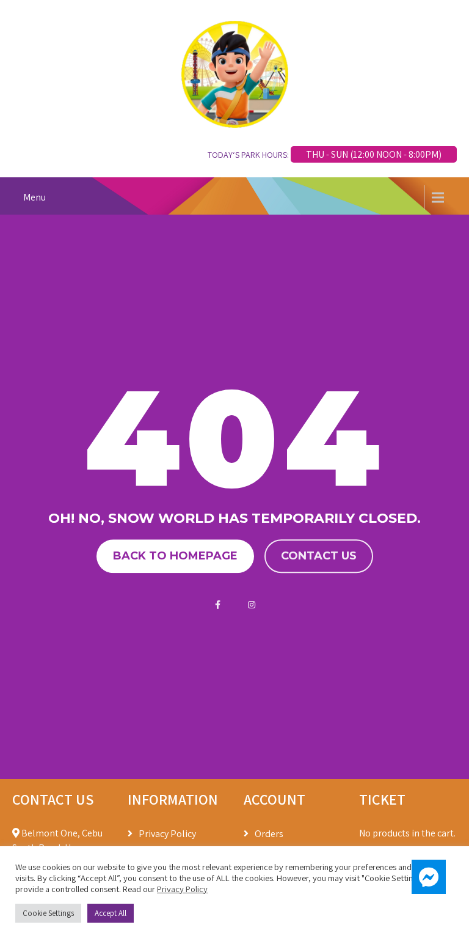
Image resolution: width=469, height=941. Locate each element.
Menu (34, 197)
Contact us (319, 556)
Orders (269, 833)
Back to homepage (175, 556)
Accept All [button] (110, 913)
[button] (429, 877)
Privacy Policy (167, 833)
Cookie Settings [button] (48, 913)
